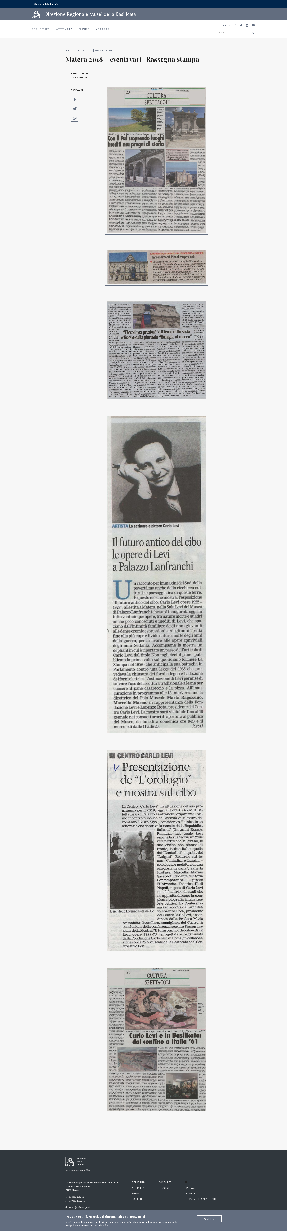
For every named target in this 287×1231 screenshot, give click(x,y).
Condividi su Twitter (74, 108)
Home (68, 50)
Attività (64, 29)
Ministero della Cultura (46, 4)
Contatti (165, 1182)
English (226, 25)
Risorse (164, 1187)
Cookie (190, 1193)
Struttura (41, 29)
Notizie (103, 29)
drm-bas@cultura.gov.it (78, 1207)
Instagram (247, 25)
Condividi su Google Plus (74, 118)
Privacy (191, 1187)
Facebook (235, 25)
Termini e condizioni (201, 1199)
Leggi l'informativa (75, 1221)
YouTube (253, 25)
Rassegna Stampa (104, 50)
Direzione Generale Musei (78, 1169)
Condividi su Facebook (74, 99)
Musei (84, 29)
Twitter (241, 25)
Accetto (209, 1218)
